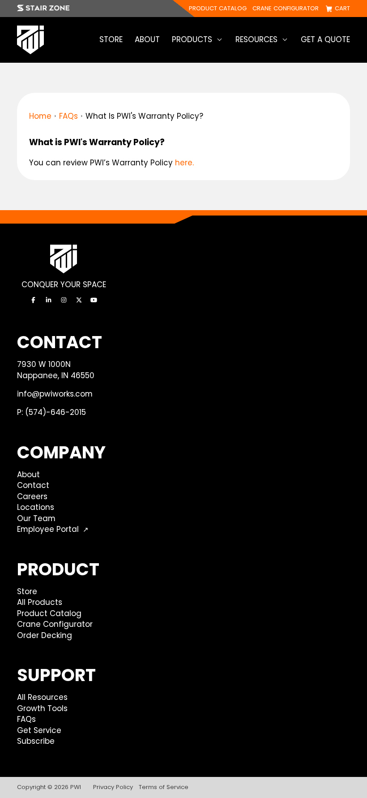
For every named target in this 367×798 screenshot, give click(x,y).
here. (184, 162)
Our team (36, 518)
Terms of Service (163, 787)
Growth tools (42, 708)
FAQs (68, 116)
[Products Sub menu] (219, 39)
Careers (32, 496)
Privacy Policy (113, 787)
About (147, 39)
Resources (256, 39)
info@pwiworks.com (55, 393)
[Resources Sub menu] (285, 39)
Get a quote (325, 39)
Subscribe (36, 741)
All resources (42, 697)
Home (40, 116)
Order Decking (44, 635)
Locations (35, 507)
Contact (33, 485)
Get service (39, 730)
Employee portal (48, 529)
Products (192, 39)
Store (111, 39)
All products (39, 602)
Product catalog (218, 9)
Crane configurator (285, 9)
